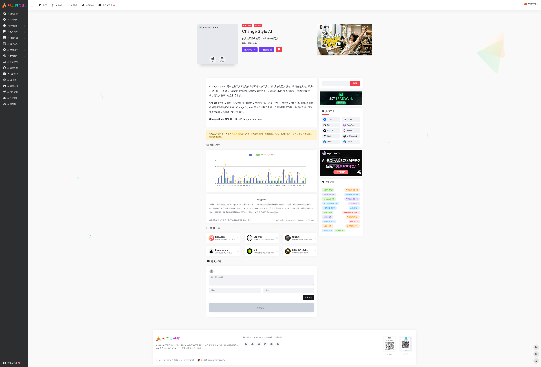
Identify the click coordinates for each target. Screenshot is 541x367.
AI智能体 (329, 194)
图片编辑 (257, 25)
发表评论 (308, 297)
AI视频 (328, 190)
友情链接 (278, 337)
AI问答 (340, 230)
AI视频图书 (352, 217)
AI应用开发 (329, 221)
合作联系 (268, 337)
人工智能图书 (331, 203)
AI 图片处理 (247, 25)
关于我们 (247, 337)
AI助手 (354, 208)
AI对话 (328, 212)
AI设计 (328, 226)
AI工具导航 (236, 133)
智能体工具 (329, 208)
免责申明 (257, 337)
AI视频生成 (352, 199)
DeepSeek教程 (350, 212)
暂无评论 (216, 261)
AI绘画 (353, 203)
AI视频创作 (352, 190)
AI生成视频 (352, 194)
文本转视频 (352, 226)
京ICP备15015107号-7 (188, 360)
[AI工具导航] (168, 339)
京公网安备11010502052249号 (212, 360)
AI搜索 (354, 221)
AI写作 (328, 230)
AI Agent (329, 199)
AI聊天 (328, 217)
